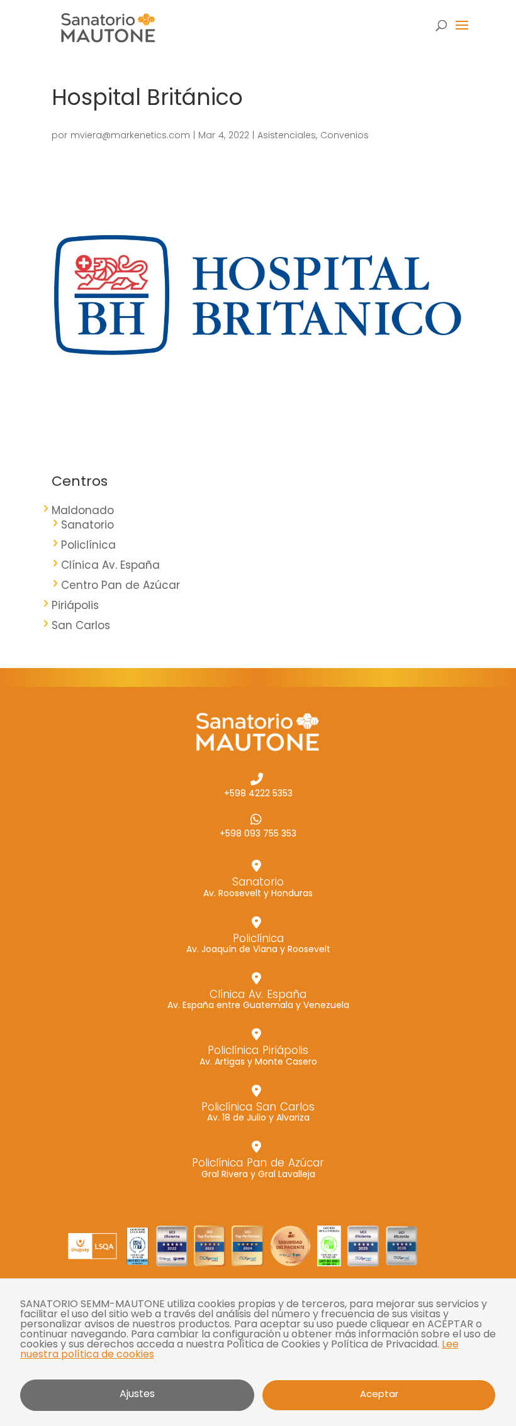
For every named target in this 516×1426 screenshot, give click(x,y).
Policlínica (88, 544)
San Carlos (81, 625)
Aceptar (379, 1393)
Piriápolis (75, 605)
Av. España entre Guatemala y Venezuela (258, 998)
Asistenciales (286, 135)
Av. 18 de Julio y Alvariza (258, 1111)
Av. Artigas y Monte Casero (258, 1054)
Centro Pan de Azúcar (120, 585)
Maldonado (83, 510)
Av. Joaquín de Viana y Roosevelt (258, 942)
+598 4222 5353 (258, 792)
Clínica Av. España (110, 565)
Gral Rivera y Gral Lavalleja (258, 1167)
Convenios (344, 135)
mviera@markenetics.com (130, 135)
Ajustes (137, 1393)
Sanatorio (87, 524)
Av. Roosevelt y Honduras (258, 886)
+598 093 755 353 (258, 832)
